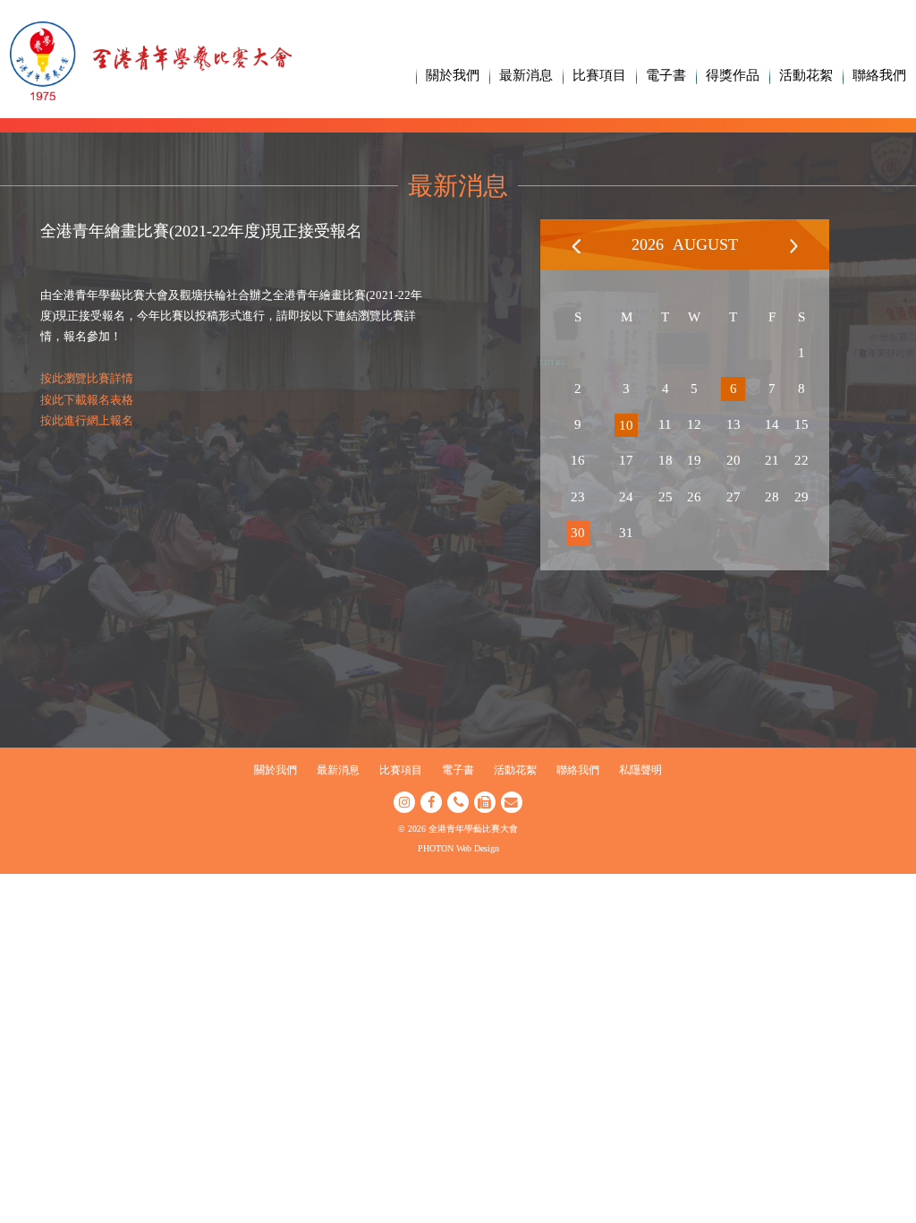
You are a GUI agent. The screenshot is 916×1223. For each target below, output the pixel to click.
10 (626, 425)
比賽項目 (599, 75)
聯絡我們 (879, 75)
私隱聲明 (640, 770)
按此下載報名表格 (86, 399)
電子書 (666, 75)
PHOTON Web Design (458, 848)
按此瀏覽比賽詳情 (86, 378)
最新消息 (526, 75)
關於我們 (452, 75)
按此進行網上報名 (86, 420)
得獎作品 (732, 75)
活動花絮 (806, 75)
